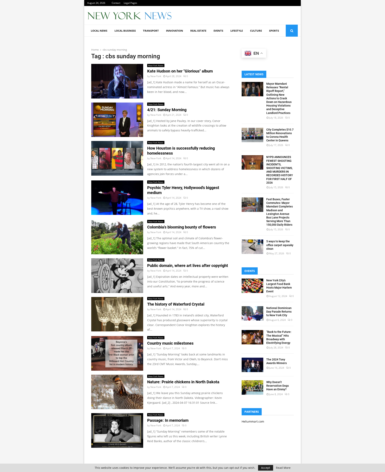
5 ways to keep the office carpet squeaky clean (279, 245)
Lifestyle (236, 30)
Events (218, 30)
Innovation (174, 30)
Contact (116, 3)
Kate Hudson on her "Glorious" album (180, 71)
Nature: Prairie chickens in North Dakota (183, 381)
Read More (283, 467)
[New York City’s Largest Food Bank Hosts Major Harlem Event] (252, 286)
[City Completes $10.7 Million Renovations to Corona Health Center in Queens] (252, 135)
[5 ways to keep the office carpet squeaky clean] (252, 247)
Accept (265, 468)
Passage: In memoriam (167, 420)
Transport (151, 30)
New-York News (155, 65)
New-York (155, 76)
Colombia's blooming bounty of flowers (181, 227)
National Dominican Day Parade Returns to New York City (279, 311)
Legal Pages (130, 3)
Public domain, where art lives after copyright (187, 265)
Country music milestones (170, 343)
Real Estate (198, 30)
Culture (256, 30)
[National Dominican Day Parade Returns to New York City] (252, 313)
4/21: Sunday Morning (166, 109)
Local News (99, 30)
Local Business (125, 30)
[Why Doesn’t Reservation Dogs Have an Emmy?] (252, 387)
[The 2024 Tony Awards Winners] (252, 365)
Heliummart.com (253, 421)
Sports (274, 30)
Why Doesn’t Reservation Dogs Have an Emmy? (277, 385)
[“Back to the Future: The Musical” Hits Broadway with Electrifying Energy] (252, 337)
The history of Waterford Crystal (175, 304)
